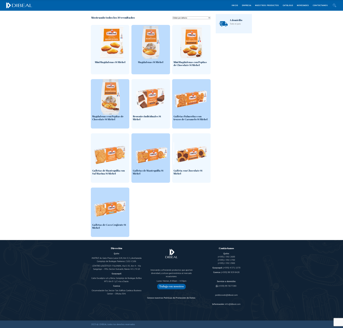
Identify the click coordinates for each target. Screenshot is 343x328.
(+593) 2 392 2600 (226, 256)
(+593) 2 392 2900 (226, 263)
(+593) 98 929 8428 (230, 272)
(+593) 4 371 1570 (231, 267)
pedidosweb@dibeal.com (226, 295)
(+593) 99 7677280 (227, 285)
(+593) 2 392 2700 (226, 260)
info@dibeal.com (233, 304)
